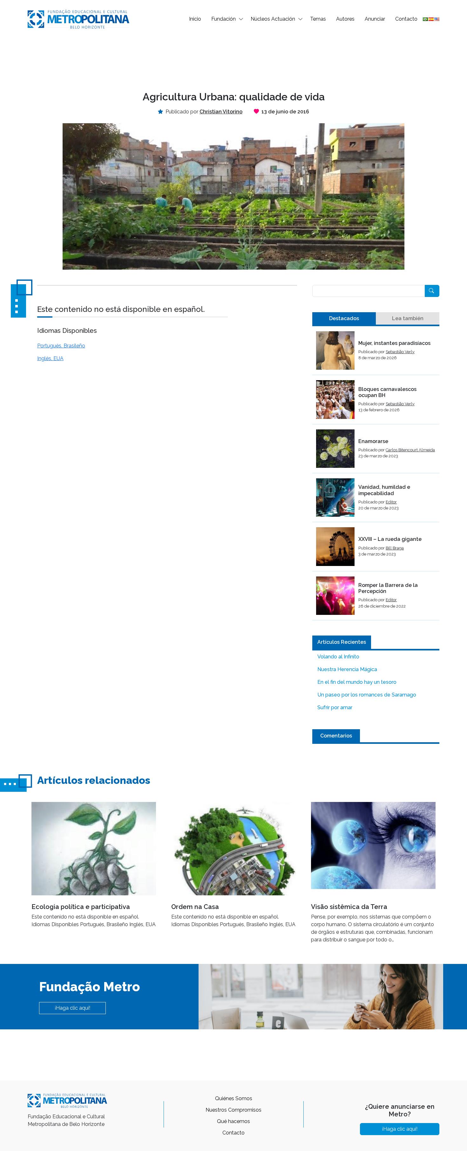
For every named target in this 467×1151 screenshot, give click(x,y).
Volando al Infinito (338, 657)
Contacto (406, 19)
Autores (345, 19)
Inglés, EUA (50, 358)
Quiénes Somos (233, 1098)
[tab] (344, 318)
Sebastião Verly (400, 351)
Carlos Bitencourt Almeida (410, 450)
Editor (391, 502)
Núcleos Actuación (273, 19)
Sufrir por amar (334, 707)
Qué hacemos (233, 1121)
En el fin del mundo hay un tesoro (356, 682)
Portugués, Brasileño (61, 346)
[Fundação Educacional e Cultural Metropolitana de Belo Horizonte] (78, 19)
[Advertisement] (233, 59)
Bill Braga (395, 548)
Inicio (195, 19)
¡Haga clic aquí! (72, 1008)
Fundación (223, 19)
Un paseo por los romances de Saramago (366, 695)
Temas (318, 19)
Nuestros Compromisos (233, 1110)
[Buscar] (432, 291)
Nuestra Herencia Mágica (347, 669)
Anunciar (375, 19)
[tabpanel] (375, 475)
